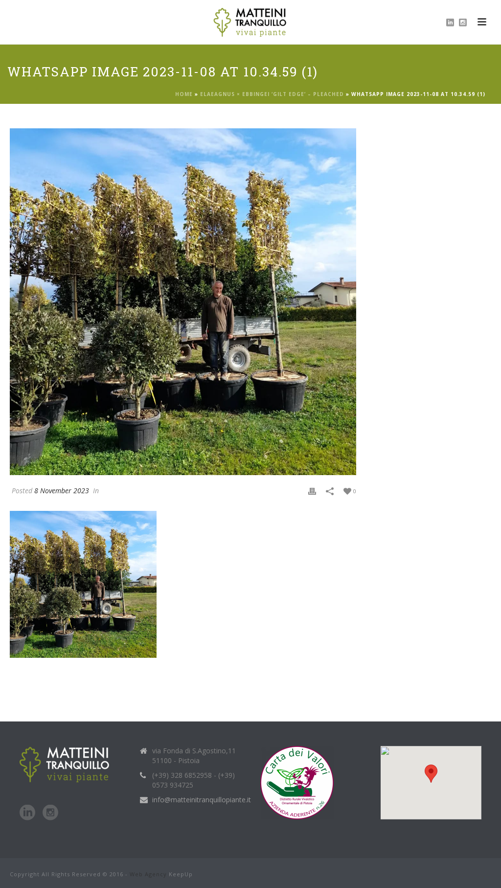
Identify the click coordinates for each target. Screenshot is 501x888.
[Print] (312, 490)
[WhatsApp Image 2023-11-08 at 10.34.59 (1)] (183, 301)
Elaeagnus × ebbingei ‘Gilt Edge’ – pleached (272, 94)
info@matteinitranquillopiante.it (201, 799)
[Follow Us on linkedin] (27, 813)
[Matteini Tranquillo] (251, 22)
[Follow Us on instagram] (50, 813)
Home (184, 94)
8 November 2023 (61, 490)
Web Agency (148, 874)
